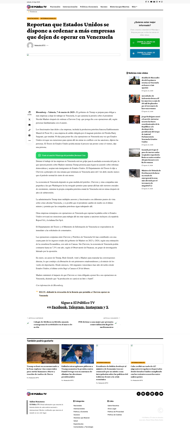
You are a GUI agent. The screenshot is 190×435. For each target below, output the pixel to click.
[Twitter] (148, 1)
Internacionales (48, 18)
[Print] (29, 135)
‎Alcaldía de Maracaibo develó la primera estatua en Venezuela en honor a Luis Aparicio (151, 83)
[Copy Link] (29, 130)
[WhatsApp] (162, 1)
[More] (29, 140)
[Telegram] (159, 1)
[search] (161, 6)
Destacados (33, 18)
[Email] (29, 124)
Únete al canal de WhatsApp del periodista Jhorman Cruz (63, 155)
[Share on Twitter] (29, 119)
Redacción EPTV (40, 45)
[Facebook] (146, 1)
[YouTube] (151, 1)
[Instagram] (157, 1)
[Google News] (154, 1)
